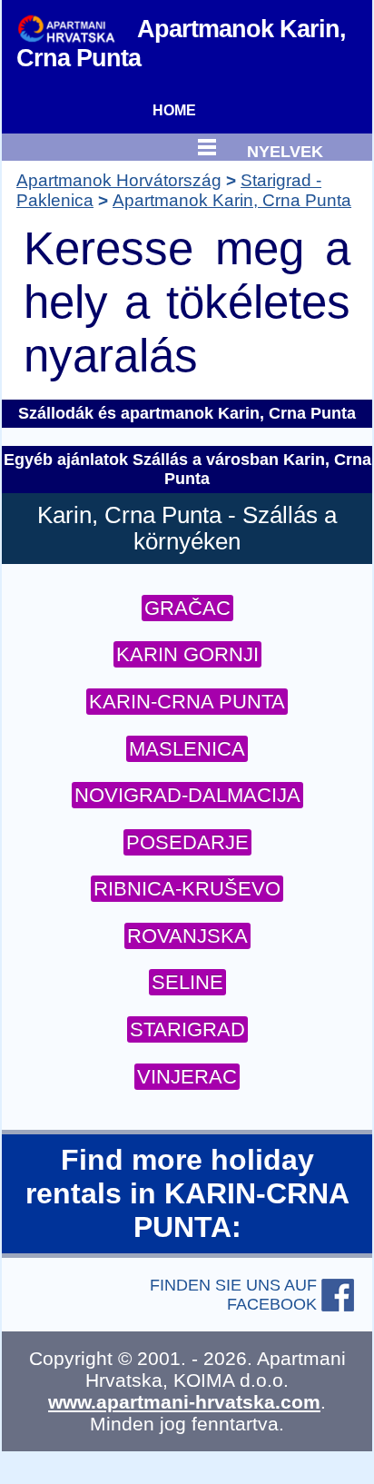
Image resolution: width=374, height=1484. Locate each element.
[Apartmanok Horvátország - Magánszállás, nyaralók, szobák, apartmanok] (76, 27)
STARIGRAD (187, 1029)
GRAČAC (187, 608)
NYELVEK (285, 149)
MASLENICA (187, 748)
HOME (174, 110)
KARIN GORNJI (187, 654)
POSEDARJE (187, 842)
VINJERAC (187, 1076)
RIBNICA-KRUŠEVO (187, 888)
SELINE (187, 982)
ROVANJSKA (187, 936)
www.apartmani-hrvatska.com (184, 1401)
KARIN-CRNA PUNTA (187, 701)
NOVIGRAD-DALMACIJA (187, 795)
